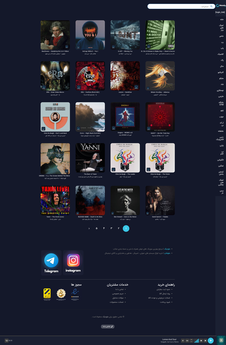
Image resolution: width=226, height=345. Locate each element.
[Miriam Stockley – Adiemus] (160, 62)
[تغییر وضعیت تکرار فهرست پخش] (187, 341)
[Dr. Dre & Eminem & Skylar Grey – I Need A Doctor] (160, 21)
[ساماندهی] (61, 294)
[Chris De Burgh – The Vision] (160, 144)
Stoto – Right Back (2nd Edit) (90, 133)
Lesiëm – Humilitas (125, 92)
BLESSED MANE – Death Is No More (90, 217)
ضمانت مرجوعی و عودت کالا (159, 297)
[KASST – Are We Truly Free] (160, 103)
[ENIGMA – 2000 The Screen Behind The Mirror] (55, 144)
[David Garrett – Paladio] (160, 187)
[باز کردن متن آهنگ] (183, 341)
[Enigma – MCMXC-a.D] (125, 103)
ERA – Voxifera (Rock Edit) (90, 92)
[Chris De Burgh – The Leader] (125, 144)
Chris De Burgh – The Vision (160, 174)
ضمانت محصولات (116, 302)
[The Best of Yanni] (90, 144)
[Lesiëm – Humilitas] (125, 62)
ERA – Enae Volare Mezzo (55, 92)
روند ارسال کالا (164, 293)
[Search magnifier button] (212, 6)
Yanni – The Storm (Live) (55, 217)
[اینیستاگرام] (73, 262)
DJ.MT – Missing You (125, 51)
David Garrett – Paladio (160, 217)
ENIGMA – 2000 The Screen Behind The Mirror (54, 176)
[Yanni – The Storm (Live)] (55, 187)
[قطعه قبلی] (205, 341)
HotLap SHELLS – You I (90, 51)
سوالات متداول (117, 297)
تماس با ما (119, 289)
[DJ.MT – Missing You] (125, 21)
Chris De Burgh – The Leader (125, 174)
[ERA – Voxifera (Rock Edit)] (90, 62)
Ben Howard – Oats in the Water (125, 217)
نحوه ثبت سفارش (163, 289)
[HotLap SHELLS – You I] (90, 21)
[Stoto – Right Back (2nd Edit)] (90, 103)
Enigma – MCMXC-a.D (125, 133)
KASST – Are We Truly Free (160, 133)
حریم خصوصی (117, 293)
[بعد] (89, 228)
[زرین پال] (47, 294)
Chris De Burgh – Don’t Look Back (55, 133)
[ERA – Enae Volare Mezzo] (55, 62)
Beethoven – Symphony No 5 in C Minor (55, 51)
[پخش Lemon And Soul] (211, 341)
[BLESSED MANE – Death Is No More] (90, 187)
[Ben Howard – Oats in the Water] (125, 187)
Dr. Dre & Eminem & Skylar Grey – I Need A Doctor (158, 51)
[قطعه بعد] (201, 341)
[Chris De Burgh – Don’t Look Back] (55, 103)
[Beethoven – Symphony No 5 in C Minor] (55, 21)
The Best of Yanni (90, 174)
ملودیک (167, 248)
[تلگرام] (51, 263)
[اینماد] (75, 294)
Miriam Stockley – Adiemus (160, 92)
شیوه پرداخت (165, 302)
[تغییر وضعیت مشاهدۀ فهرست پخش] (6, 341)
